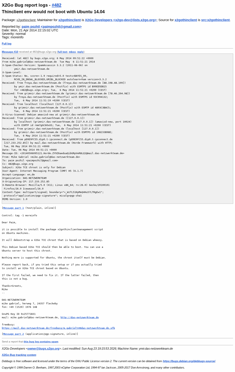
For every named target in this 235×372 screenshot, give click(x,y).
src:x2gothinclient (215, 20)
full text (62, 51)
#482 (56, 5)
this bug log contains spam (41, 341)
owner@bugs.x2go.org (43, 348)
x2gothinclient (26, 20)
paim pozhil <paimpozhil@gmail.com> (52, 26)
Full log (6, 43)
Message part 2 (13, 334)
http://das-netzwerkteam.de (80, 317)
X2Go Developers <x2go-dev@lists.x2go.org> (121, 20)
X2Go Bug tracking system (19, 354)
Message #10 (10, 51)
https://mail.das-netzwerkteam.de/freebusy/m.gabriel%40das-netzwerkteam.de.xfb (58, 328)
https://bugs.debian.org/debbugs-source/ (189, 361)
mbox (72, 51)
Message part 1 (13, 208)
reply (80, 51)
